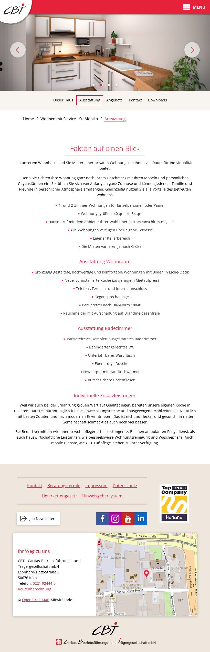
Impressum (97, 485)
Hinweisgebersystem (102, 496)
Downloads (157, 100)
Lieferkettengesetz (59, 496)
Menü (199, 7)
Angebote (114, 100)
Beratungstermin (63, 485)
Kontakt (135, 100)
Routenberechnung (34, 589)
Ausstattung (89, 100)
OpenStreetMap (35, 599)
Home (28, 118)
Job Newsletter (42, 518)
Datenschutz (125, 485)
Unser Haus (63, 100)
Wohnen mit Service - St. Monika (69, 118)
